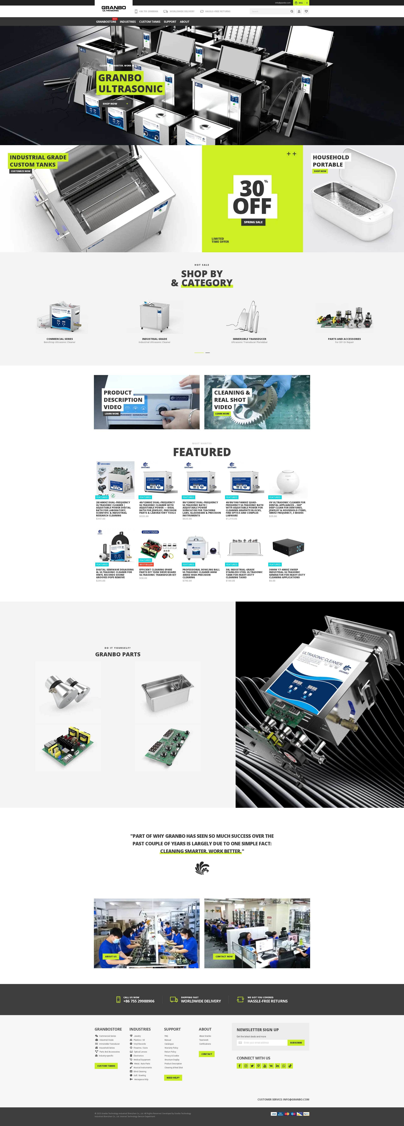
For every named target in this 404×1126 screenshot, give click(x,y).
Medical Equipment (141, 1060)
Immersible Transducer (109, 1044)
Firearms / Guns (140, 1048)
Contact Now (224, 956)
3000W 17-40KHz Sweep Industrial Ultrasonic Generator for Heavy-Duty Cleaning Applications (287, 573)
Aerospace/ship (140, 1079)
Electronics (138, 1056)
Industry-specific (105, 1056)
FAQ (166, 1036)
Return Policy (170, 1052)
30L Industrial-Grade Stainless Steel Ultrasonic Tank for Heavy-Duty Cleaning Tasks (244, 573)
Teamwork (203, 1040)
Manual (168, 1040)
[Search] (292, 11)
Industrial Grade (105, 1040)
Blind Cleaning (139, 1071)
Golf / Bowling (139, 1075)
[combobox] (272, 11)
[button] (199, 353)
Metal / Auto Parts (141, 1064)
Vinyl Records (139, 1044)
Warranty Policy (171, 1048)
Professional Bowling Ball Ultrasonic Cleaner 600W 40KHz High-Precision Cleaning (201, 573)
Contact (206, 1053)
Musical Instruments (142, 1068)
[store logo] (113, 8)
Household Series (106, 1048)
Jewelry (137, 1036)
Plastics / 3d (138, 1040)
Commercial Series (107, 1036)
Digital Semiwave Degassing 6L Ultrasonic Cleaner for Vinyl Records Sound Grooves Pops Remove (115, 573)
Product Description (173, 1064)
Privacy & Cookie (172, 1056)
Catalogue (169, 1044)
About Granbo (205, 1036)
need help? (173, 1077)
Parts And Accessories (109, 1052)
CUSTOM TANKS (106, 1065)
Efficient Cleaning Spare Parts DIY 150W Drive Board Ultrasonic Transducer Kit (157, 572)
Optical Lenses (140, 1052)
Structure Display (172, 1060)
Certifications (205, 1044)
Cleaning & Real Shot (174, 1068)
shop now (110, 103)
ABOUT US (111, 956)
